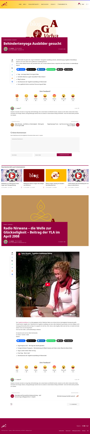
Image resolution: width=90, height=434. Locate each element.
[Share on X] (12, 68)
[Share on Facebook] (12, 64)
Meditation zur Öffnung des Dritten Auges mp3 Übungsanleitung (10, 184)
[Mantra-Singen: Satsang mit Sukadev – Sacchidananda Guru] (56, 175)
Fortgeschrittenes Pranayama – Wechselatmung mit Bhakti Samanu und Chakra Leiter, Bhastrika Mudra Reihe (45, 348)
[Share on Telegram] (12, 75)
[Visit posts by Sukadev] (6, 49)
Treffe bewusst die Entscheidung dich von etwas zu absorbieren (78, 184)
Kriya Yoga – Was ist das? (24, 353)
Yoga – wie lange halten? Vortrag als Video (28, 74)
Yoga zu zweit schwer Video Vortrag (27, 350)
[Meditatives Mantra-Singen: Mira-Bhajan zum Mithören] (34, 175)
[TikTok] (88, 426)
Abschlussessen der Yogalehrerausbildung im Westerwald (32, 82)
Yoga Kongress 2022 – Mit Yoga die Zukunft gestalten (31, 345)
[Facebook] (82, 426)
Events (5, 224)
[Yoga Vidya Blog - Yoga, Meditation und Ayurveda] (4, 4)
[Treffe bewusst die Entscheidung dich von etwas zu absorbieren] (78, 175)
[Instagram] (86, 426)
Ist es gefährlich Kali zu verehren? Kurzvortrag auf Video (32, 84)
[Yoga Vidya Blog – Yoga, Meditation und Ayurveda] (3, 426)
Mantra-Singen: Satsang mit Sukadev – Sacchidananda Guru (55, 184)
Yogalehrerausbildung (23, 322)
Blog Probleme (21, 79)
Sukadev (14, 39)
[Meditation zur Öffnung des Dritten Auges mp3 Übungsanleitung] (11, 175)
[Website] (78, 108)
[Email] (12, 78)
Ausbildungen (8, 39)
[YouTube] (84, 426)
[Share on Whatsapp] (12, 71)
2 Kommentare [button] (74, 404)
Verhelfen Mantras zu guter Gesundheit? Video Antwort (31, 77)
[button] (80, 4)
